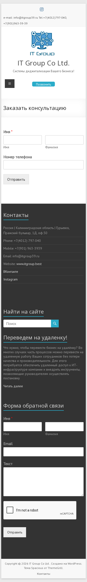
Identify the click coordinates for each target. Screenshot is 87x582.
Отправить (16, 179)
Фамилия (51, 147)
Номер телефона (17, 156)
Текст (8, 463)
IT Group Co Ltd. (43, 62)
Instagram (10, 279)
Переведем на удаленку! (35, 337)
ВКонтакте (10, 271)
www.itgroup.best (29, 264)
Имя (8, 131)
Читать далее (13, 386)
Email (8, 443)
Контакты (43, 573)
